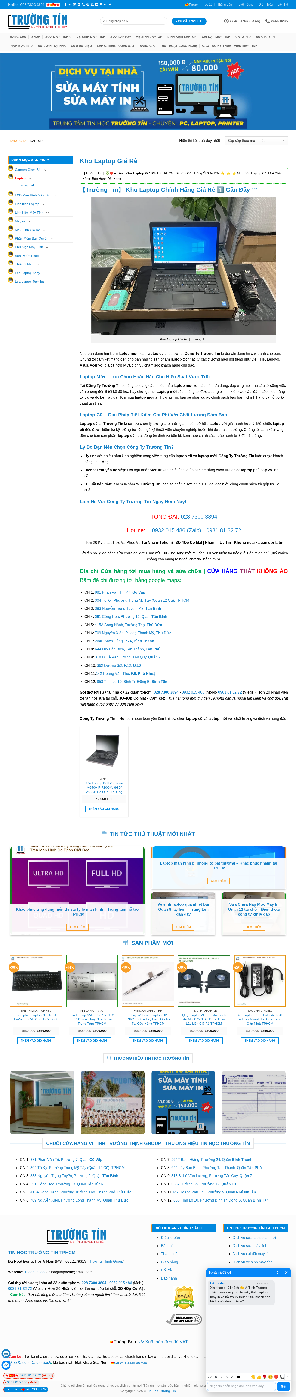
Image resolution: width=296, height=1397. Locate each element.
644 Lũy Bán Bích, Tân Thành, (127, 649)
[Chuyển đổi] (45, 170)
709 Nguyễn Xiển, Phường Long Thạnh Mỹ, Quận (79, 1200)
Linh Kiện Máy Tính (29, 212)
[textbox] (241, 1386)
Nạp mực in (20, 46)
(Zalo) (194, 530)
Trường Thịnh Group (106, 1261)
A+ (233, 1377)
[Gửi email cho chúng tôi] (79, 4)
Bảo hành (169, 1278)
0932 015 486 (168, 530)
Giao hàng (169, 1262)
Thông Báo (224, 4)
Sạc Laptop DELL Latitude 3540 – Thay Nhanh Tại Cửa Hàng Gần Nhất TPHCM (260, 1019)
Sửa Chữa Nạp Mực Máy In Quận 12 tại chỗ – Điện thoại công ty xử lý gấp (254, 909)
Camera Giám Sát (28, 169)
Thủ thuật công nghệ (178, 46)
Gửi (283, 1386)
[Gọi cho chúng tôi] (83, 4)
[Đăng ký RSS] (92, 4)
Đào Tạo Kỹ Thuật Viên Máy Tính (229, 46)
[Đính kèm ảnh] (210, 1377)
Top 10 (207, 4)
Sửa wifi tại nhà (52, 46)
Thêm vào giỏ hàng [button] (104, 809)
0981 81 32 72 (230, 692)
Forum (194, 4)
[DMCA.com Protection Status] (183, 1297)
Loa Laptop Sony (27, 273)
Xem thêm (77, 927)
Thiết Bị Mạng (25, 264)
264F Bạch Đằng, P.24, (124, 641)
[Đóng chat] (286, 1272)
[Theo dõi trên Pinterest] (87, 4)
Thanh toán (170, 1254)
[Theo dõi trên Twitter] (74, 4)
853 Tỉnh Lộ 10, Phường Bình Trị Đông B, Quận (221, 1200)
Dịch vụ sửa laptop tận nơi (254, 1238)
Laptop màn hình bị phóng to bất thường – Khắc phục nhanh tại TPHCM (218, 866)
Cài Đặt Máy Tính (216, 37)
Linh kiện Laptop (27, 204)
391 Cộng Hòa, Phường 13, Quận (131, 617)
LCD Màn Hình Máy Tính (33, 195)
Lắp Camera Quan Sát (115, 46)
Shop (35, 37)
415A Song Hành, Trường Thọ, (128, 625)
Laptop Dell (26, 185)
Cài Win (241, 37)
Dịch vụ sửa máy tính (250, 1246)
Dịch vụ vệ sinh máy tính (253, 1262)
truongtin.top (34, 1272)
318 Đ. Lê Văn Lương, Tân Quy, (128, 657)
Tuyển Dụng (245, 4)
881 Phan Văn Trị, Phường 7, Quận (66, 1160)
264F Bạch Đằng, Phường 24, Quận (212, 1160)
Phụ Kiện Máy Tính (29, 247)
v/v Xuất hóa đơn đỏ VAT (163, 1341)
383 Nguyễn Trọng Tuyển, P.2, (128, 608)
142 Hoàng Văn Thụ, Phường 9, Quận (214, 1192)
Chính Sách (41, 1362)
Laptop (20, 178)
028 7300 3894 (199, 517)
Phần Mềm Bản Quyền (31, 238)
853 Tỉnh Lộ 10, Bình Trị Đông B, (132, 682)
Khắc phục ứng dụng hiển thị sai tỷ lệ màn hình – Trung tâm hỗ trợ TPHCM (77, 912)
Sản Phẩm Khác (27, 256)
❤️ (276, 1377)
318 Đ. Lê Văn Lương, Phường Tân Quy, (211, 1176)
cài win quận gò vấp (130, 1362)
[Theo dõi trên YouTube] (101, 4)
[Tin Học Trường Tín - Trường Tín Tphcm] (50, 21)
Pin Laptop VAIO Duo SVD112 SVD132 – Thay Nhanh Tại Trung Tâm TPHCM (92, 1019)
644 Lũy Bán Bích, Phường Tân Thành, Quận (216, 1168)
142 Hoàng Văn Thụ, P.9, (127, 674)
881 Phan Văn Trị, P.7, (120, 592)
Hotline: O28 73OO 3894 (26, 4)
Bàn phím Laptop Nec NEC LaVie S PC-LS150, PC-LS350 (36, 1017)
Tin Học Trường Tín (161, 1391)
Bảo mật (168, 1246)
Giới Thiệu (266, 4)
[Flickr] (105, 4)
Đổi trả (166, 1270)
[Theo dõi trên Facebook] (65, 4)
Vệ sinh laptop (149, 37)
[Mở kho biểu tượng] (287, 1377)
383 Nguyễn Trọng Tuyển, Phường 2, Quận (74, 1176)
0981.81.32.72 (223, 530)
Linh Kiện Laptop (182, 37)
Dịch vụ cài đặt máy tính (252, 1254)
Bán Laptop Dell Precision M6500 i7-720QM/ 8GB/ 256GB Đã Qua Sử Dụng (104, 787)
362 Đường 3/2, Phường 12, (204, 1184)
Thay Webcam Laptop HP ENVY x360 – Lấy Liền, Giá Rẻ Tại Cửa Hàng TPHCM (148, 1019)
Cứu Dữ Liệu (81, 46)
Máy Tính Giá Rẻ (27, 230)
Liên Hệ (283, 4)
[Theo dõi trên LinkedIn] (96, 4)
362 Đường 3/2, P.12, (119, 665)
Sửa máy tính (56, 37)
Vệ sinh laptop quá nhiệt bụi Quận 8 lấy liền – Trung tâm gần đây (183, 909)
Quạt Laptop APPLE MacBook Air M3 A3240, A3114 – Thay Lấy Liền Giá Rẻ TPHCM (204, 1019)
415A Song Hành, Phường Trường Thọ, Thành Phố (81, 1192)
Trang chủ (17, 37)
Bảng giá (147, 46)
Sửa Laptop (120, 37)
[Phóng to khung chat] (279, 1272)
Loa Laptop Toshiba (29, 281)
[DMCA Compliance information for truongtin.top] (184, 1319)
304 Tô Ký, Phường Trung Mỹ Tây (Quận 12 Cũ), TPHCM (142, 600)
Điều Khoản (19, 1362)
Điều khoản (170, 1238)
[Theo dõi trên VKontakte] (110, 4)
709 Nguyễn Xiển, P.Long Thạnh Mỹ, (133, 633)
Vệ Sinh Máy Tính (91, 37)
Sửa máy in (265, 37)
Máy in (20, 221)
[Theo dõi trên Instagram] (70, 4)
